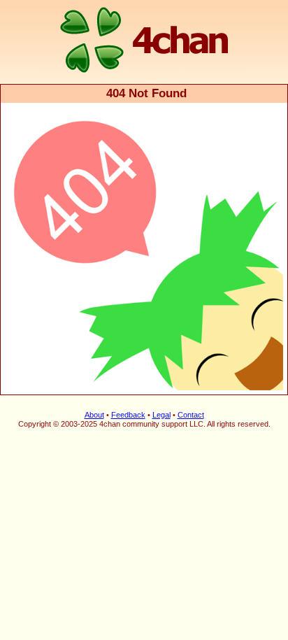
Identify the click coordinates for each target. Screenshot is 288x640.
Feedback (128, 415)
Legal (161, 415)
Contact (191, 415)
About (94, 415)
